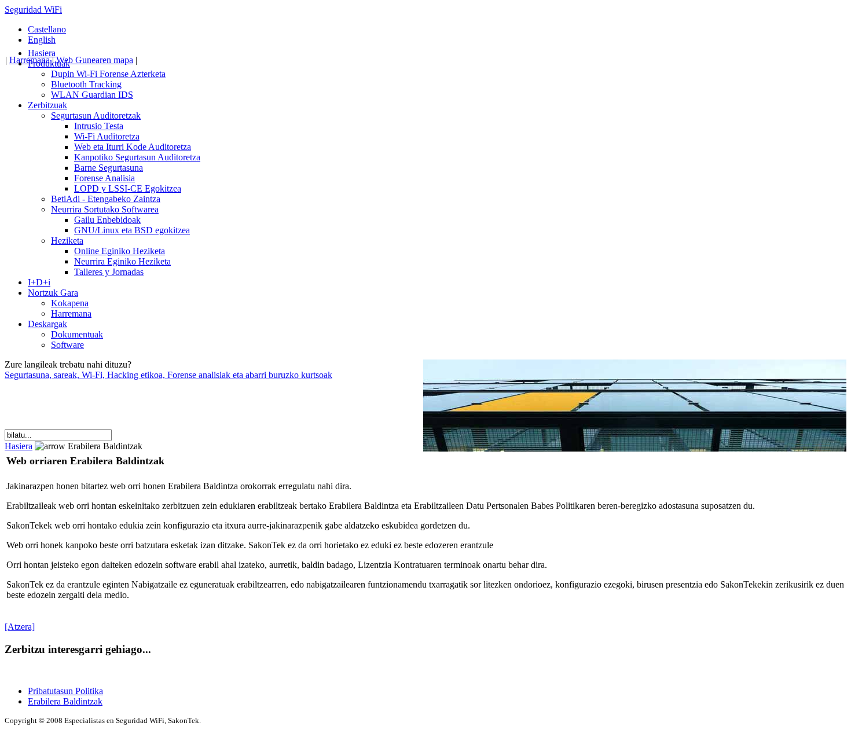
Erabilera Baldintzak (65, 701)
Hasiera (18, 446)
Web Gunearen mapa (94, 60)
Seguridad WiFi (33, 9)
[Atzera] (20, 627)
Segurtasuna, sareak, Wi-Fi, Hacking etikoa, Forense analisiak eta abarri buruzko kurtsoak (168, 375)
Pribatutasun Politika (65, 691)
